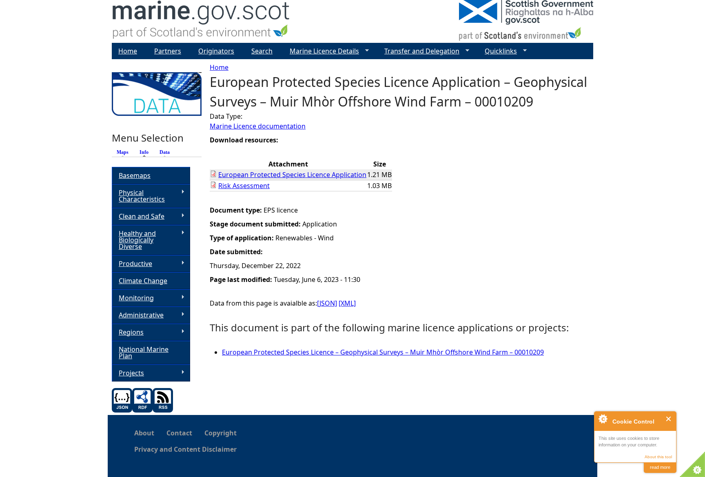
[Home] (201, 21)
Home (219, 67)
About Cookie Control (602, 419)
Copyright (220, 432)
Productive (132, 263)
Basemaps (135, 175)
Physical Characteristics (138, 196)
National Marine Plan (143, 352)
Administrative (138, 315)
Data (165, 152)
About (144, 432)
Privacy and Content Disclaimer (185, 449)
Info (146, 152)
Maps (123, 152)
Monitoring (133, 298)
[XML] (347, 303)
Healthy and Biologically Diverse (134, 240)
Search (262, 51)
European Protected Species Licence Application (292, 174)
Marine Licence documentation (258, 126)
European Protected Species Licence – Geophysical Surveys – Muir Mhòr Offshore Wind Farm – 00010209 (383, 352)
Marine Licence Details (321, 51)
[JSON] (327, 303)
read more (660, 467)
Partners (167, 51)
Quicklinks (497, 51)
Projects (128, 373)
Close (669, 419)
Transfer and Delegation (418, 51)
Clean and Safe (138, 216)
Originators (216, 51)
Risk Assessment (244, 185)
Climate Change (143, 280)
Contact (179, 432)
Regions (128, 332)
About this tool (658, 457)
